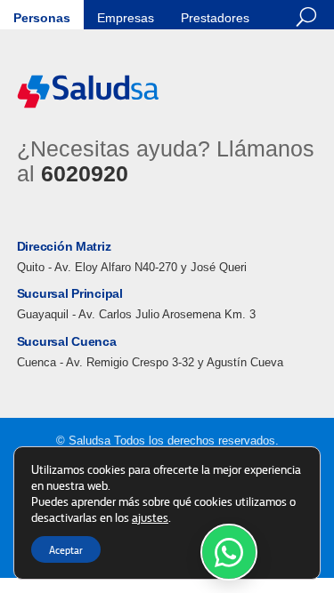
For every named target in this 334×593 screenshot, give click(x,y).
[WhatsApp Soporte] (229, 552)
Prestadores (215, 18)
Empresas (125, 18)
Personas (41, 18)
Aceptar (66, 549)
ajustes (150, 517)
